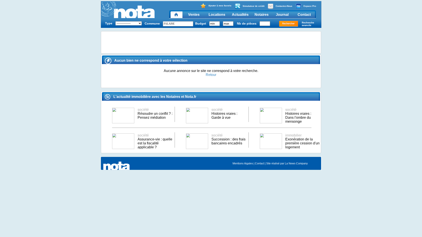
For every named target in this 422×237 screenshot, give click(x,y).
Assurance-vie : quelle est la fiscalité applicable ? (155, 141)
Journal (282, 14)
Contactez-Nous (284, 6)
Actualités (240, 14)
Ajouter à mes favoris (219, 5)
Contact (304, 14)
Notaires (262, 14)
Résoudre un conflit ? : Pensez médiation (155, 113)
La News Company (296, 163)
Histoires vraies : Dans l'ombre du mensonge (298, 115)
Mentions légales (243, 163)
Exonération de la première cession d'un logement (302, 141)
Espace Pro (310, 6)
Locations (217, 14)
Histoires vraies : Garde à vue (224, 113)
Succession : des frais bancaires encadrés (228, 139)
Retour (211, 75)
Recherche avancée (308, 24)
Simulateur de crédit (253, 6)
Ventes (194, 14)
